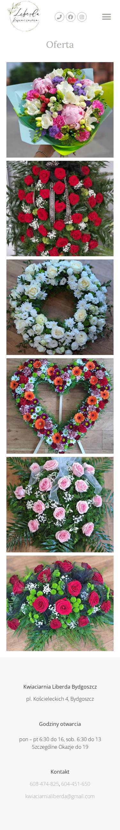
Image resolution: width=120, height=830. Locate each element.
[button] (106, 17)
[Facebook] (71, 17)
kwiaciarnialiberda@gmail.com (60, 796)
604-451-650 (75, 783)
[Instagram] (82, 17)
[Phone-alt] (59, 17)
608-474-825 (44, 783)
